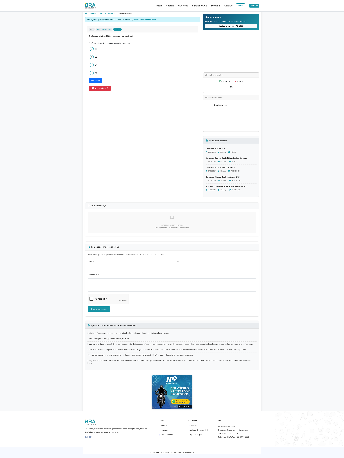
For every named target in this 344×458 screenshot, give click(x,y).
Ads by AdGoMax (184, 407)
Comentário (94, 274)
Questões (183, 6)
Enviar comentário (99, 309)
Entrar (240, 6)
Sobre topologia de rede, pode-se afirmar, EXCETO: (108, 338)
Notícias (170, 6)
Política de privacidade (199, 430)
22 (96, 56)
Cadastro (254, 6)
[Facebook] (86, 437)
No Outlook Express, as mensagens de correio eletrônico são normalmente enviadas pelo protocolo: (128, 333)
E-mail (177, 261)
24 (96, 64)
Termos (193, 426)
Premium (215, 6)
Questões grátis (196, 435)
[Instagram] (90, 437)
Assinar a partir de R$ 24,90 (231, 26)
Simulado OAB (199, 6)
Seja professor (167, 435)
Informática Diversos (108, 13)
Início (159, 6)
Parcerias (164, 430)
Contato (228, 6)
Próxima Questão (101, 88)
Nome (91, 261)
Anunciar (164, 426)
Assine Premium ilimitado (145, 19)
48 (96, 72)
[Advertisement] (231, 51)
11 (96, 49)
